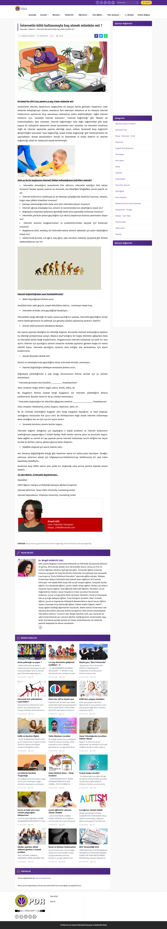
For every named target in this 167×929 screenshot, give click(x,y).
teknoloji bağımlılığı (84, 544)
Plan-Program (120, 197)
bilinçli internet (31, 544)
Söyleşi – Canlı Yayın (123, 216)
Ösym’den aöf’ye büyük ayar (61, 699)
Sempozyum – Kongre (123, 210)
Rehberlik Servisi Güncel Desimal (128, 204)
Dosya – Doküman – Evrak (125, 136)
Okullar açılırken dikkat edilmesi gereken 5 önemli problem (29, 849)
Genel (117, 167)
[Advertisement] (132, 69)
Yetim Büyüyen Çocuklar (59, 736)
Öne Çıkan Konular (122, 185)
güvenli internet (43, 544)
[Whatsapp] (113, 2)
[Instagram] (105, 2)
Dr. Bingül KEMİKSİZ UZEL (51, 560)
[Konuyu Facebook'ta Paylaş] (96, 36)
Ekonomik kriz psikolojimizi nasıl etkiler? (30, 700)
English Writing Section (124, 148)
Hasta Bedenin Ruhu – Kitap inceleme (61, 774)
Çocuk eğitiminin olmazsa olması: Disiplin (60, 811)
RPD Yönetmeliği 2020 (89, 847)
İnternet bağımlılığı (56, 544)
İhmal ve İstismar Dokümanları (62, 847)
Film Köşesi (119, 154)
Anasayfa (23, 29)
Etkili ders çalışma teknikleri (91, 699)
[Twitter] (101, 2)
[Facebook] (97, 2)
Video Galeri (120, 228)
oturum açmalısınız (43, 878)
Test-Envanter (120, 222)
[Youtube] (109, 2)
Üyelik (147, 3)
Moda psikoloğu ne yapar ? (30, 662)
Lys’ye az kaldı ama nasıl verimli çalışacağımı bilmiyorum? (28, 812)
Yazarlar (32, 36)
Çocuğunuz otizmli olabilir (91, 810)
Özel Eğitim (119, 191)
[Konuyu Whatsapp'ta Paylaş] (106, 36)
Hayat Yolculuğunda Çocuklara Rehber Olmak (92, 737)
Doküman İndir (121, 130)
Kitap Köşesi (120, 179)
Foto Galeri (119, 161)
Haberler (32, 29)
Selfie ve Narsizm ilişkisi (28, 736)
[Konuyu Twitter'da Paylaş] (101, 36)
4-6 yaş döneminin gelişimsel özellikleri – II (61, 663)
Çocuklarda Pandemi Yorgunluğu (27, 774)
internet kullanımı (70, 544)
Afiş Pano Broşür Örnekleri (125, 124)
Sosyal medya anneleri (89, 773)
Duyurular (119, 142)
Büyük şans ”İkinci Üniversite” (92, 662)
